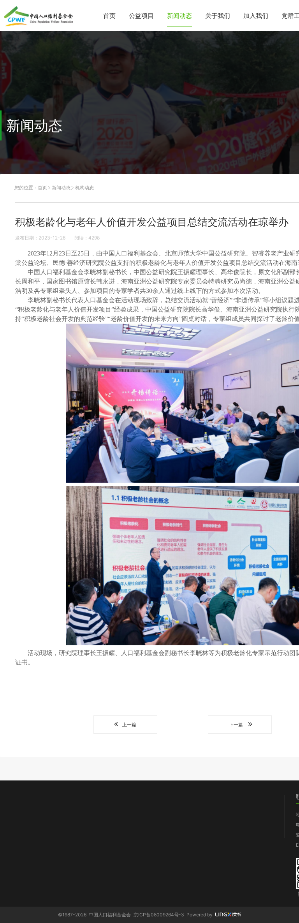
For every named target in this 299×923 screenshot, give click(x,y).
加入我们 (255, 15)
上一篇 (129, 724)
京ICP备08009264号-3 (159, 915)
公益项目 (141, 15)
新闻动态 (179, 15)
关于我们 (217, 15)
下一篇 (236, 724)
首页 (109, 15)
